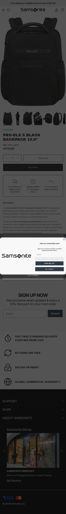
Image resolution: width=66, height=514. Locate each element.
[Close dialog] (64, 239)
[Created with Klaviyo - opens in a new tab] (33, 276)
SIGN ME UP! (49, 263)
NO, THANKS (49, 269)
